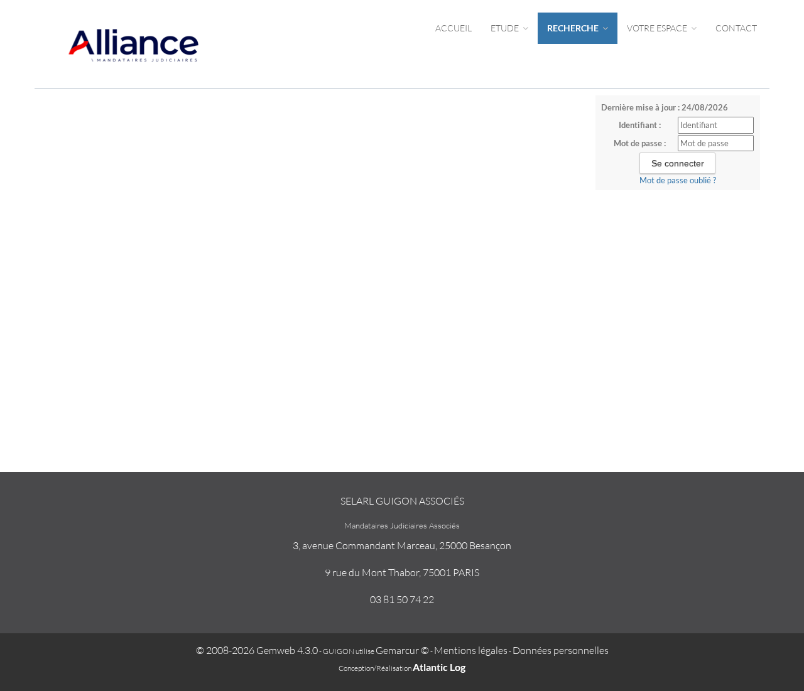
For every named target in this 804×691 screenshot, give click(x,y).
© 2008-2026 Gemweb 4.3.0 (257, 650)
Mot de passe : (640, 143)
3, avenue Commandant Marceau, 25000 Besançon (402, 545)
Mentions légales (471, 650)
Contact (736, 28)
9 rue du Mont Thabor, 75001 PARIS (402, 572)
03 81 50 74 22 (402, 599)
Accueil (453, 28)
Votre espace (658, 28)
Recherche (573, 28)
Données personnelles (561, 650)
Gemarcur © (402, 650)
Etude (506, 28)
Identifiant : (640, 125)
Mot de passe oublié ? (677, 180)
